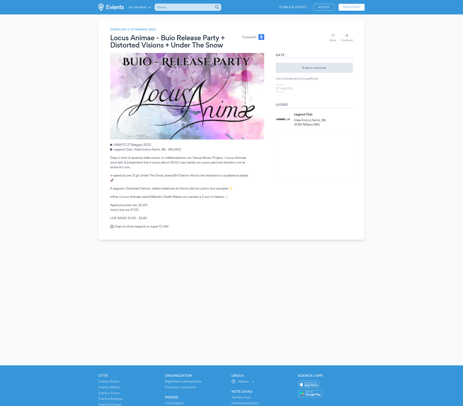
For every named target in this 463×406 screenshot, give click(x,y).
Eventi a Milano (109, 387)
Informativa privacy (245, 403)
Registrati (351, 7)
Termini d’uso (241, 397)
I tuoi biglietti (174, 403)
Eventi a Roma (108, 381)
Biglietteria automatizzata (183, 381)
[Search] (216, 7)
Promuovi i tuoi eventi (180, 387)
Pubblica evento (293, 7)
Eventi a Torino (109, 393)
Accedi (324, 7)
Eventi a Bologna (110, 399)
